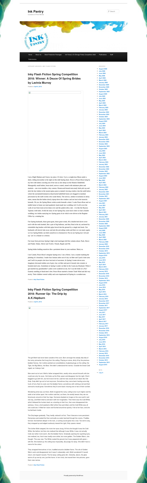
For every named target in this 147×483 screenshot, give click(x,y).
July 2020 (102, 230)
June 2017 (102, 315)
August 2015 (103, 365)
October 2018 (103, 278)
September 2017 (104, 308)
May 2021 (102, 208)
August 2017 (103, 310)
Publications (103, 55)
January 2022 (103, 189)
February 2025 (103, 107)
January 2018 (103, 299)
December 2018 (104, 274)
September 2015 (104, 362)
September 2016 (104, 335)
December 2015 (104, 355)
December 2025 (104, 85)
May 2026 (102, 76)
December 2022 (104, 167)
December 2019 (104, 246)
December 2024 (104, 112)
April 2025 (102, 103)
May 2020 (102, 235)
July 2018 (102, 285)
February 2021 (103, 214)
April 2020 (102, 237)
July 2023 (102, 151)
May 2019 (102, 262)
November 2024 (104, 114)
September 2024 (104, 119)
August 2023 (103, 148)
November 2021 (104, 194)
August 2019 (103, 255)
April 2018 (102, 292)
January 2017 (103, 326)
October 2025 (103, 89)
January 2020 (103, 244)
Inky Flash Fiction (39, 279)
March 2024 (102, 133)
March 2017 (102, 321)
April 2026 (102, 78)
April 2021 (102, 210)
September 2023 (104, 146)
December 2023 (104, 139)
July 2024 (102, 123)
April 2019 (102, 264)
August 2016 (103, 337)
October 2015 (103, 360)
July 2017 (102, 312)
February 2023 (103, 162)
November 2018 (104, 276)
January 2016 (103, 353)
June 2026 (102, 73)
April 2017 (102, 319)
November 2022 (104, 169)
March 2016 (102, 349)
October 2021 (103, 196)
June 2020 (102, 233)
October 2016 (103, 333)
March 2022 (102, 185)
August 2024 (103, 121)
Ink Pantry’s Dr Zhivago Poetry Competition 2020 (80, 55)
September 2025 (104, 91)
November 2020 (104, 221)
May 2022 (102, 180)
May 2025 (102, 101)
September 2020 (104, 226)
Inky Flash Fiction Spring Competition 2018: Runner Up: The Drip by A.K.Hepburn (53, 293)
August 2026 (103, 69)
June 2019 (102, 260)
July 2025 (102, 96)
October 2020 (103, 224)
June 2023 (102, 153)
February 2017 (103, 324)
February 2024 (103, 135)
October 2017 (103, 305)
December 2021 (104, 192)
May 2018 (102, 289)
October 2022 (103, 171)
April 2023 (102, 158)
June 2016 (102, 342)
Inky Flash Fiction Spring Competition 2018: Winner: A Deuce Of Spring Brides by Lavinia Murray (54, 78)
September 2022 (104, 173)
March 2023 (102, 160)
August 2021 (103, 201)
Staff (111, 55)
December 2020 (104, 219)
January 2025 (103, 110)
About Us (38, 55)
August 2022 (103, 176)
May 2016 (102, 344)
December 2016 (104, 328)
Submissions (32, 59)
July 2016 (102, 340)
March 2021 (102, 212)
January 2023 (103, 164)
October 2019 (103, 251)
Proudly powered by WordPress (73, 475)
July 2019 (102, 258)
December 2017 (104, 301)
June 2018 (102, 287)
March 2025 (102, 105)
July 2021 (102, 203)
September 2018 (104, 280)
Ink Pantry (36, 11)
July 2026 (102, 71)
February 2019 (103, 269)
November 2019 (104, 249)
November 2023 (104, 142)
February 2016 (103, 351)
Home (30, 55)
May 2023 (102, 155)
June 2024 (102, 126)
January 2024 (103, 137)
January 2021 (103, 217)
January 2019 (103, 271)
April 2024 (102, 130)
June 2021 (102, 205)
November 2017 (104, 303)
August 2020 (103, 228)
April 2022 (102, 183)
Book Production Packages (53, 55)
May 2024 (102, 128)
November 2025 (104, 87)
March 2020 (102, 239)
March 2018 (102, 294)
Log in (101, 373)
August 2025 (103, 94)
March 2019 (102, 267)
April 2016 (102, 346)
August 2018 (103, 283)
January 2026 (103, 82)
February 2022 (103, 187)
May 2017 (102, 317)
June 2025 (102, 98)
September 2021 (104, 198)
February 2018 (103, 296)
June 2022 (102, 178)
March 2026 (102, 80)
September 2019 (104, 253)
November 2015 (104, 358)
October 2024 (103, 117)
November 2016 (104, 331)
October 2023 (103, 144)
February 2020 (103, 242)
